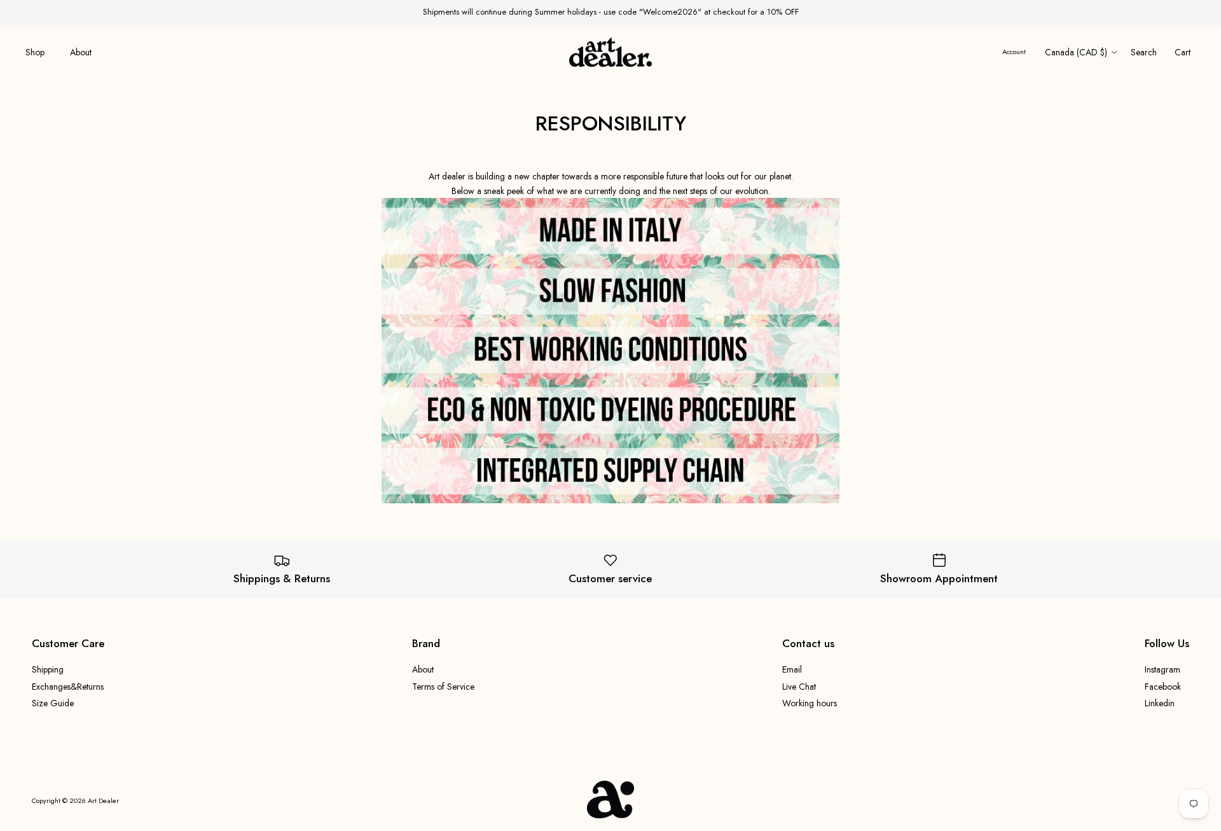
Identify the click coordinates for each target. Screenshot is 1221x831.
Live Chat (799, 686)
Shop (35, 52)
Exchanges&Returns (68, 686)
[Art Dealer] (610, 52)
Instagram (1162, 669)
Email (792, 669)
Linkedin (1160, 703)
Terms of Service (443, 686)
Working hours (809, 703)
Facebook (1163, 686)
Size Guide (53, 703)
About (81, 52)
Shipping (48, 669)
